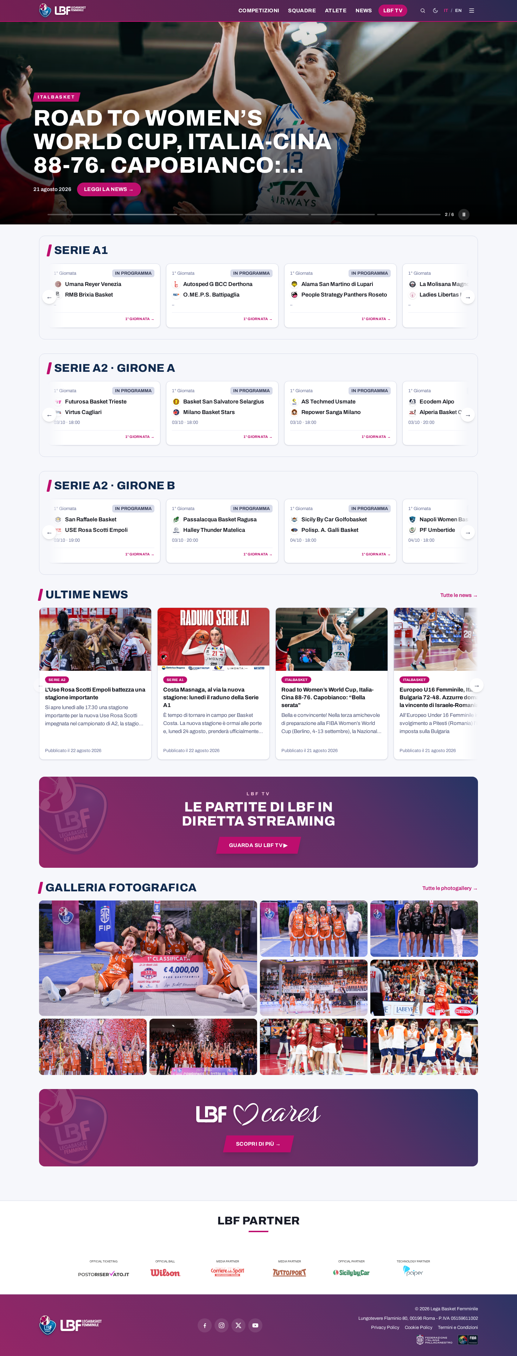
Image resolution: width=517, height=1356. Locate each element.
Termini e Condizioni (458, 1327)
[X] (238, 1325)
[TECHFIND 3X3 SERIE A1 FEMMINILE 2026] (148, 958)
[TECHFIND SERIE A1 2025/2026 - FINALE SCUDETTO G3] (314, 988)
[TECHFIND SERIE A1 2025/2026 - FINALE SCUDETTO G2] (314, 1047)
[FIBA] (468, 1340)
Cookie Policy (418, 1327)
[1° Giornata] (104, 295)
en (458, 10)
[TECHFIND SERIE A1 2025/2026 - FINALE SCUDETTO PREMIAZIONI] (93, 1047)
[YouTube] (255, 1325)
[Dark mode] (435, 10)
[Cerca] (422, 10)
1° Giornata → (139, 319)
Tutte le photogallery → (450, 888)
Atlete (335, 10)
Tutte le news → (459, 595)
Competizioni (258, 10)
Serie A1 (81, 250)
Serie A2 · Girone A (114, 368)
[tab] (79, 214)
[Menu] (471, 10)
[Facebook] (205, 1325)
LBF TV (392, 10)
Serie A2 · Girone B (114, 486)
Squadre (302, 10)
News (364, 10)
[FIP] (434, 1340)
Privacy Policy (385, 1327)
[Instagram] (222, 1325)
